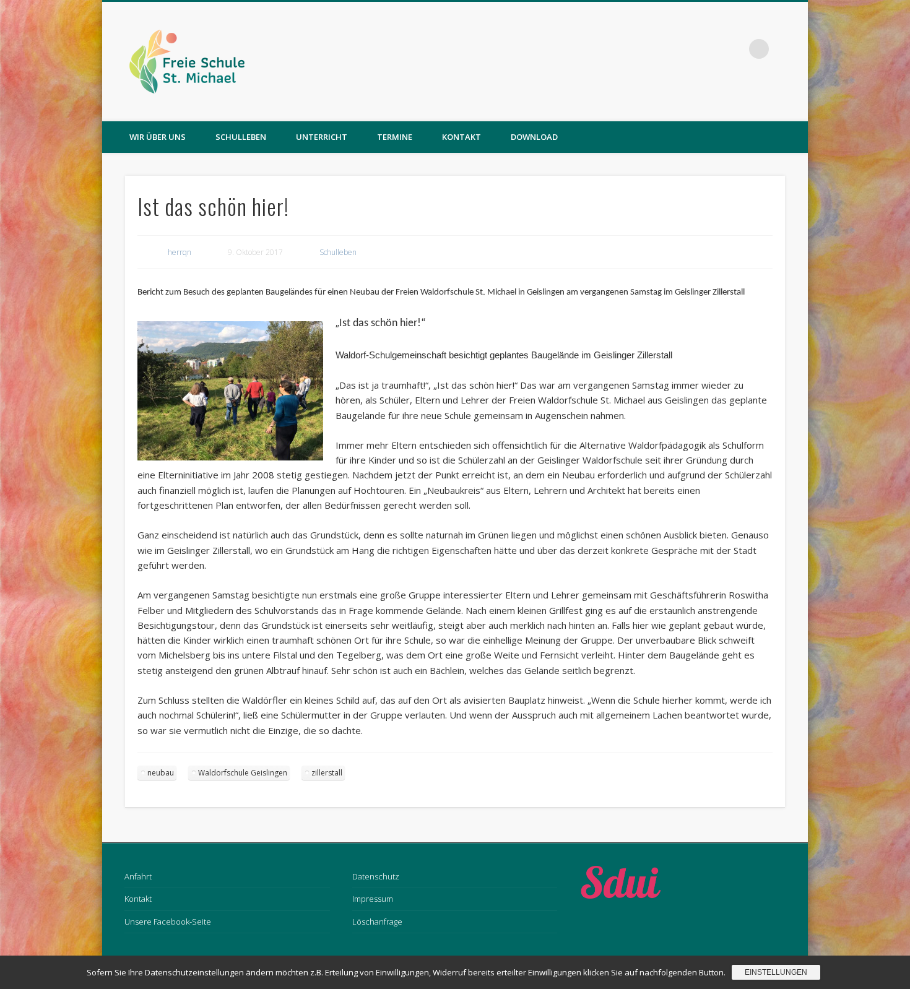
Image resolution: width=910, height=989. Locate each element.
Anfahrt (138, 876)
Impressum (372, 898)
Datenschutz (375, 876)
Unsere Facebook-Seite (167, 921)
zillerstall (326, 772)
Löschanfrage (377, 921)
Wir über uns (157, 136)
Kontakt (461, 136)
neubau (160, 772)
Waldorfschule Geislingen (242, 772)
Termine (394, 136)
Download (534, 136)
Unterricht (321, 136)
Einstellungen (776, 972)
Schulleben (240, 136)
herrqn (179, 252)
